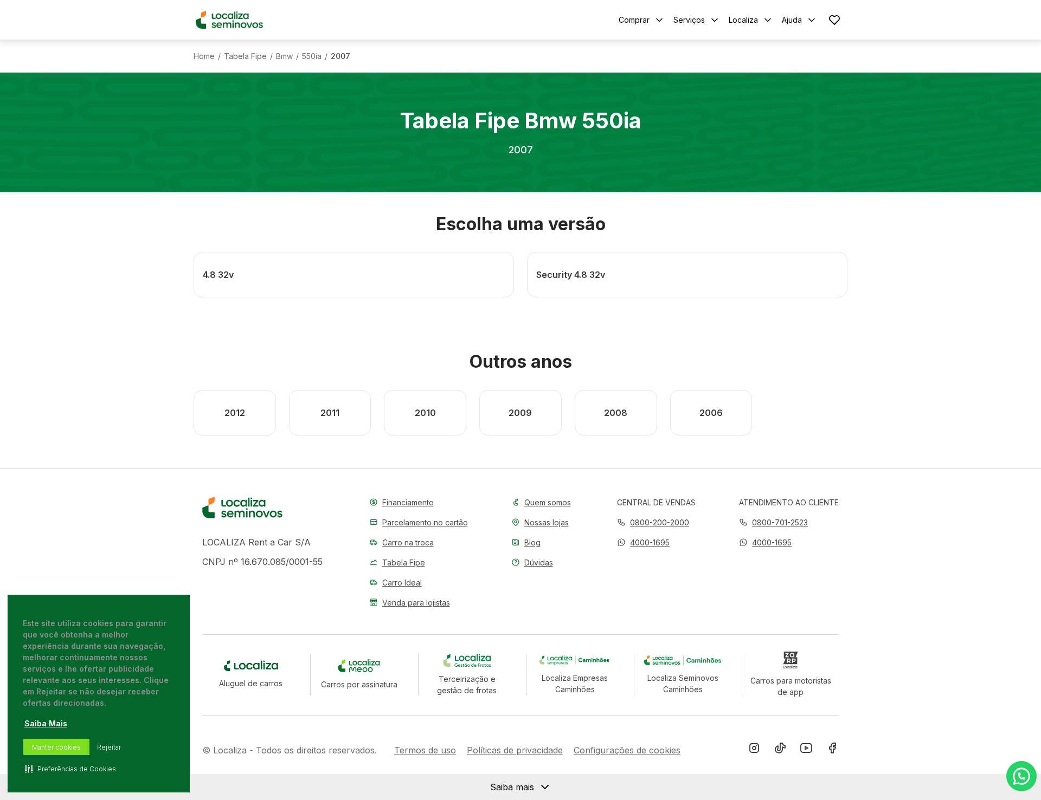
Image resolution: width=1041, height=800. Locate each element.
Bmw (284, 56)
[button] (643, 542)
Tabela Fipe (245, 56)
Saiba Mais (45, 723)
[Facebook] (832, 750)
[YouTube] (806, 750)
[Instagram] (754, 750)
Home (204, 56)
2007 (340, 56)
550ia (312, 56)
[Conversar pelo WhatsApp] (1021, 776)
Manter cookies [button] (56, 747)
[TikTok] (780, 750)
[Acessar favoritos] (834, 19)
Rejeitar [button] (109, 747)
